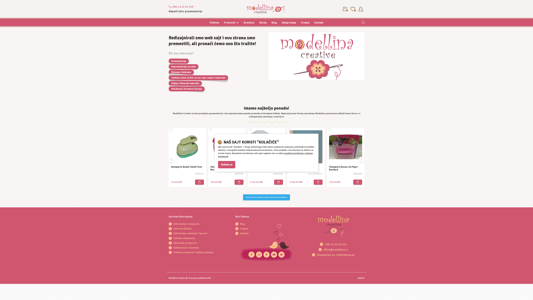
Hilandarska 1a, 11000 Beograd (335, 255)
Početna (214, 22)
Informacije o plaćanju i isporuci (190, 233)
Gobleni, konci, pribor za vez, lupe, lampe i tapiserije (198, 77)
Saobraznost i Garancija (186, 247)
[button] (361, 159)
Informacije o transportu (186, 223)
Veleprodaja (289, 22)
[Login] (360, 9)
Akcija (263, 22)
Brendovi (249, 22)
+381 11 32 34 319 (182, 6)
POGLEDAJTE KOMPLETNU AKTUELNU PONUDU (266, 197)
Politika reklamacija (184, 238)
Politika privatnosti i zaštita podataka (193, 252)
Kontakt (318, 22)
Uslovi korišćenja (182, 228)
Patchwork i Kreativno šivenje (186, 89)
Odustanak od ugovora (185, 242)
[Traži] (363, 23)
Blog (274, 22)
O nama (305, 22)
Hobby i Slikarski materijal (185, 83)
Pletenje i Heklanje (181, 72)
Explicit (361, 278)
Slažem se (226, 164)
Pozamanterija (178, 61)
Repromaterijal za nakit (183, 66)
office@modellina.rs (335, 249)
